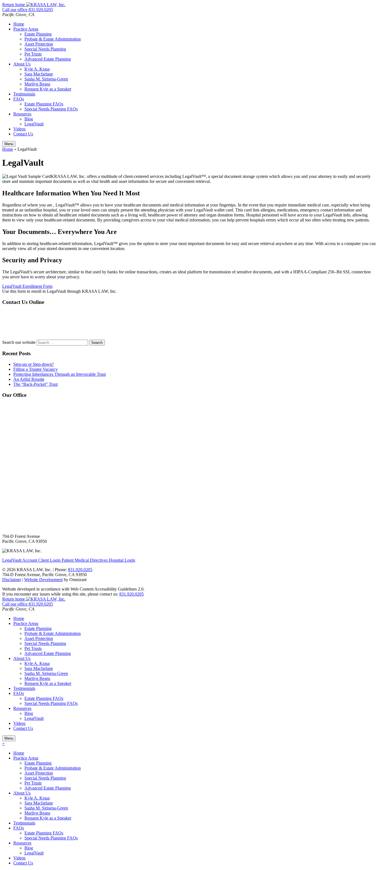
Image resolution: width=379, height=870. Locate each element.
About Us (22, 64)
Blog (28, 119)
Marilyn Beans (37, 84)
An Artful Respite (28, 379)
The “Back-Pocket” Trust (35, 384)
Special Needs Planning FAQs (51, 109)
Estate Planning (38, 34)
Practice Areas (25, 29)
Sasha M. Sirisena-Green (46, 79)
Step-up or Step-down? (33, 364)
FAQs (18, 99)
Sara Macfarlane (38, 74)
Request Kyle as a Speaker (47, 89)
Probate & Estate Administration (52, 39)
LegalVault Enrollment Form (27, 286)
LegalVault (34, 124)
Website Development (43, 579)
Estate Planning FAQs (43, 104)
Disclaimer (11, 579)
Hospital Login (98, 560)
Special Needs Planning (45, 49)
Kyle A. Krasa (37, 69)
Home (18, 24)
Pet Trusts (33, 54)
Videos (19, 129)
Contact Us (23, 134)
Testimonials (24, 94)
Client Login (32, 560)
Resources (22, 114)
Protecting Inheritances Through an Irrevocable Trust (59, 374)
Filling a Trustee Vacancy (35, 369)
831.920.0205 (131, 594)
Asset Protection (38, 44)
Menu (8, 144)
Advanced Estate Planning (47, 59)
